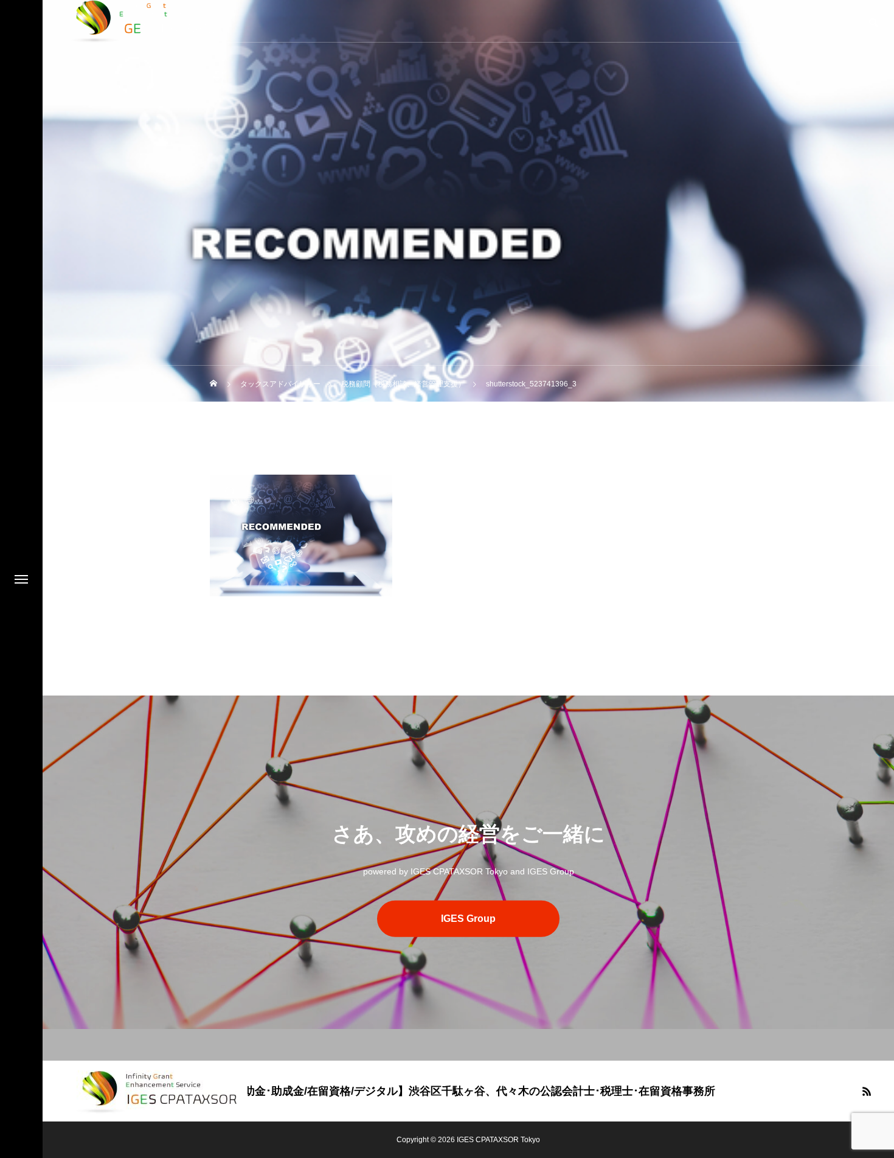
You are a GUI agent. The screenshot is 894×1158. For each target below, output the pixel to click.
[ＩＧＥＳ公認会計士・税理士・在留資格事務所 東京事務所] (157, 1091)
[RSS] (867, 1091)
